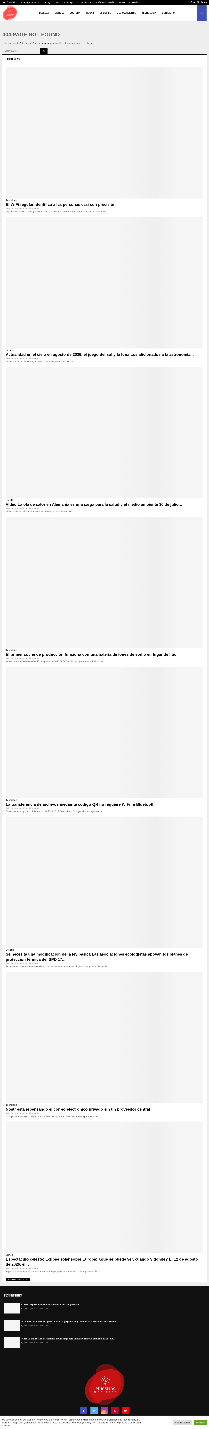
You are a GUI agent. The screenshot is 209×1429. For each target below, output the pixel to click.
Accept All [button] (200, 1422)
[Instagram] (104, 1410)
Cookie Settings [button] (182, 1422)
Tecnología (149, 13)
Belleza (44, 13)
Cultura (75, 13)
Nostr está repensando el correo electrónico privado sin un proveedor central (78, 1109)
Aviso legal (69, 2)
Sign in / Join (53, 2)
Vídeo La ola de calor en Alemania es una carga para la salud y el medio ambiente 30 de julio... (94, 504)
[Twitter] (94, 1410)
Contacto (122, 2)
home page (47, 43)
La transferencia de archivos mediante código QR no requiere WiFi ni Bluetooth (80, 804)
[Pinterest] (115, 1410)
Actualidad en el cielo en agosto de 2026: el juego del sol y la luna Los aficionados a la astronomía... (100, 354)
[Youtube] (125, 1410)
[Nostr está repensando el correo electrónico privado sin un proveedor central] (104, 1037)
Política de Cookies (85, 2)
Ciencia (59, 13)
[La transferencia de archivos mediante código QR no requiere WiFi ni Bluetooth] (104, 732)
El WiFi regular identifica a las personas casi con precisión (61, 204)
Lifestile (105, 13)
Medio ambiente (126, 13)
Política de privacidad (105, 2)
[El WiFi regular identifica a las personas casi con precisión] (104, 132)
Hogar (90, 13)
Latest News (13, 59)
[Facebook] (83, 1410)
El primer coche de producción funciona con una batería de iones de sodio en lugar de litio (91, 654)
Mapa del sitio (135, 2)
